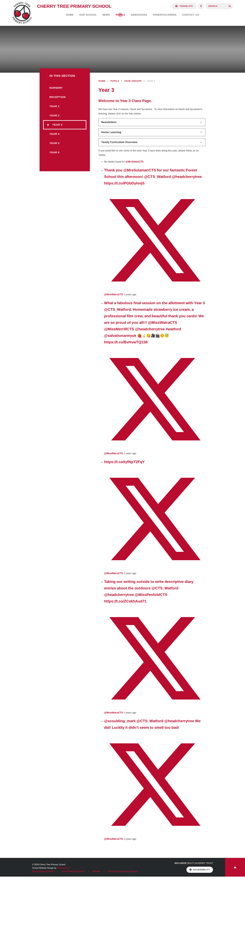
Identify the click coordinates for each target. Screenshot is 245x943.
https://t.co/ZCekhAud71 (125, 601)
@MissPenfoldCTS (151, 595)
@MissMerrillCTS (119, 329)
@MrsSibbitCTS (134, 161)
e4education (63, 868)
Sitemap (96, 871)
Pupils (115, 81)
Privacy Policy (115, 871)
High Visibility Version (43, 871)
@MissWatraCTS (162, 323)
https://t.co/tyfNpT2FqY (124, 462)
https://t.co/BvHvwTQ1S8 (126, 342)
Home (101, 81)
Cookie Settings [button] (130, 871)
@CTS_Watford (157, 177)
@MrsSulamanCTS (139, 170)
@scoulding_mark (120, 721)
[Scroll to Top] (235, 867)
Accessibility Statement (73, 871)
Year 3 (151, 81)
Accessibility (201, 870)
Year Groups (133, 81)
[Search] (230, 6)
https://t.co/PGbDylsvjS (124, 183)
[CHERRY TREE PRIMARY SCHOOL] (22, 13)
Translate (186, 6)
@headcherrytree (187, 177)
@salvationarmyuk (120, 336)
